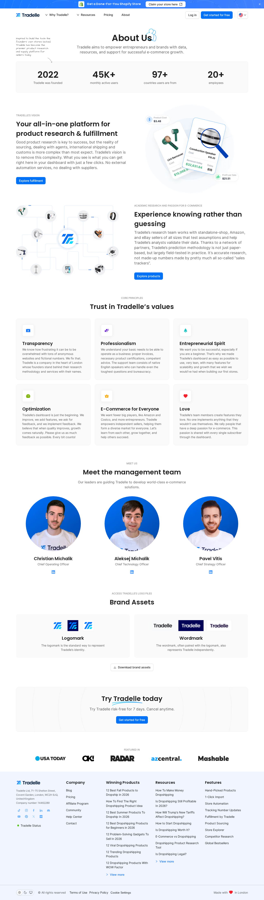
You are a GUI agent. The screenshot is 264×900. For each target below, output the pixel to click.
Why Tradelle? (58, 14)
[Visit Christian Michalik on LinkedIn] (53, 572)
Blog (69, 790)
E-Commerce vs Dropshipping (176, 836)
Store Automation (216, 803)
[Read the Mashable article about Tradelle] (213, 758)
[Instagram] (26, 810)
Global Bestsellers (217, 843)
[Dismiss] (259, 4)
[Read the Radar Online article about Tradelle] (123, 758)
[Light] (19, 892)
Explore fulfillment (31, 180)
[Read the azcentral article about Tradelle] (166, 758)
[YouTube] (19, 816)
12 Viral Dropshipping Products (127, 845)
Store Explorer (214, 830)
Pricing (108, 14)
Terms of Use (78, 892)
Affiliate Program (77, 803)
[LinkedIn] (41, 810)
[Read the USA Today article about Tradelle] (50, 758)
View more (117, 874)
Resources (88, 14)
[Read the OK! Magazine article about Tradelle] (88, 758)
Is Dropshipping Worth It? (173, 830)
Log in (192, 15)
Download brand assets (134, 667)
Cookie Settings (121, 892)
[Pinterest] (26, 816)
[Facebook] (34, 810)
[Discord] (48, 810)
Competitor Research (219, 836)
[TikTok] (19, 810)
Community (73, 810)
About (125, 14)
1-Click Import (214, 797)
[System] (31, 892)
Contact (71, 823)
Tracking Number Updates (223, 810)
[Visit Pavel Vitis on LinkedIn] (210, 572)
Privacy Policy (98, 892)
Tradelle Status (31, 825)
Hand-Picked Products (220, 790)
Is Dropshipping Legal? (171, 854)
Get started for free (217, 15)
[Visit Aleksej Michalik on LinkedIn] (132, 572)
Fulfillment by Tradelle (220, 816)
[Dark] (25, 892)
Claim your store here (163, 4)
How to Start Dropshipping (173, 823)
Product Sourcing (217, 823)
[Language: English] (242, 15)
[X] (34, 816)
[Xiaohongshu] (41, 816)
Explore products (148, 276)
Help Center (74, 816)
